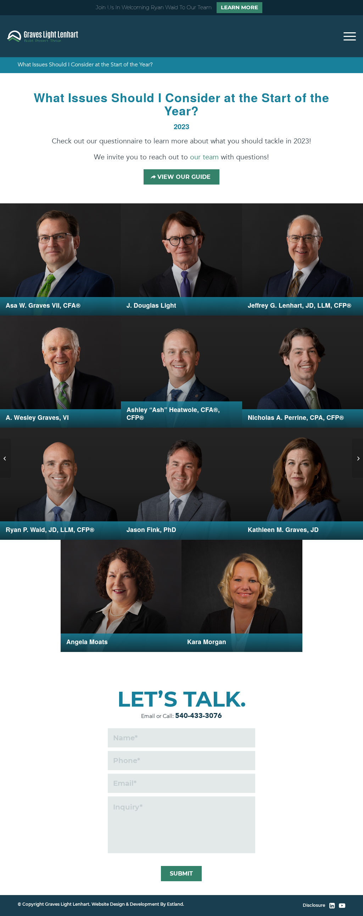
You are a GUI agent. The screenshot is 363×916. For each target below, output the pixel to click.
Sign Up (181, 506)
